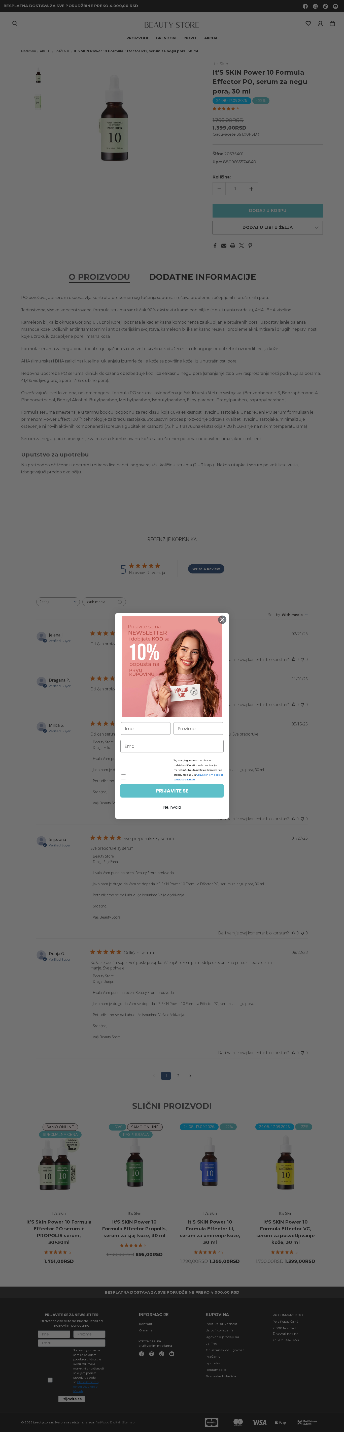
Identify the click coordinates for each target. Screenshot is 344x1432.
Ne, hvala (172, 807)
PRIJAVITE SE (172, 790)
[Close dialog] (222, 619)
